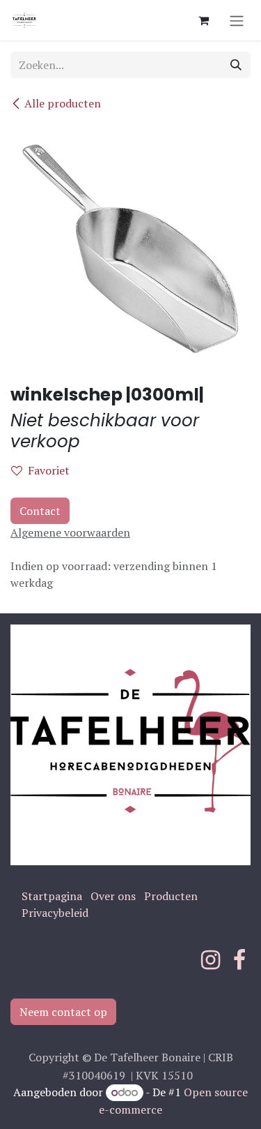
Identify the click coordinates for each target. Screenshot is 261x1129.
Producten (171, 896)
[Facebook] (239, 960)
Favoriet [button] (49, 470)
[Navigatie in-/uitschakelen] (237, 20)
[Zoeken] (236, 65)
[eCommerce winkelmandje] (203, 20)
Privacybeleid (55, 912)
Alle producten (62, 103)
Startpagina (52, 896)
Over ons (113, 896)
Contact (40, 510)
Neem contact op (63, 1011)
